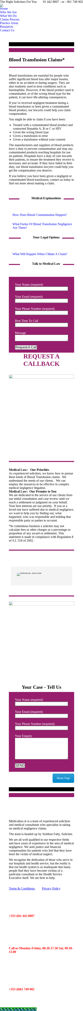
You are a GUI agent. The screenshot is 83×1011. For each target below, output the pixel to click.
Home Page (63, 778)
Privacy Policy (51, 888)
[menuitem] (4, 8)
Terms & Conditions (22, 888)
